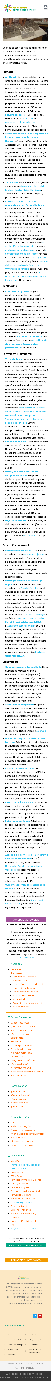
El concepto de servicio (23, 1045)
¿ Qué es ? (16, 963)
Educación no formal (23, 995)
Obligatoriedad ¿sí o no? (23, 1060)
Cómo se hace (19, 1086)
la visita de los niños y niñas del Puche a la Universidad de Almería (26, 265)
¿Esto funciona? (19, 1075)
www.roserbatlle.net (26, 957)
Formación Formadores (26, 1260)
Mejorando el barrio (16, 520)
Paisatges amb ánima (17, 821)
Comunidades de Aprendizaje (28, 1003)
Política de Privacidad (31, 1373)
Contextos (16, 972)
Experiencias (17, 1155)
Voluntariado (19, 999)
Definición (16, 969)
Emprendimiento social (24, 987)
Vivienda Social (14, 358)
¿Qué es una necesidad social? (27, 1071)
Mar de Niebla (30, 535)
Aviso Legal (12, 1373)
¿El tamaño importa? (21, 1067)
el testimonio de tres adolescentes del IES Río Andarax (25, 276)
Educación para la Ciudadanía (28, 984)
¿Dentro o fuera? (19, 1064)
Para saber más (20, 1117)
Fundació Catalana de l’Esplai (20, 122)
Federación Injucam (33, 554)
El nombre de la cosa (21, 1049)
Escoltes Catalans (30, 588)
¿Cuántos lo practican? (23, 1026)
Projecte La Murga (35, 614)
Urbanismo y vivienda (22, 1202)
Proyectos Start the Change (25, 1228)
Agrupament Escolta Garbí (21, 625)
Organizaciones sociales (25, 991)
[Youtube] (40, 1316)
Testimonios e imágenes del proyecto (24, 419)
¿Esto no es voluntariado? (24, 1030)
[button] (40, 7)
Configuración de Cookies (35, 1377)
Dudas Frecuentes (21, 1017)
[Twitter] (35, 1316)
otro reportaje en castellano (31, 618)
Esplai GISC (28, 118)
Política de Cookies (10, 1377)
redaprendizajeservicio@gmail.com (26, 1245)
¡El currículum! (17, 1041)
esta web (41, 730)
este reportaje (38, 257)
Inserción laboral (21, 1006)
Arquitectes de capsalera (19, 704)
